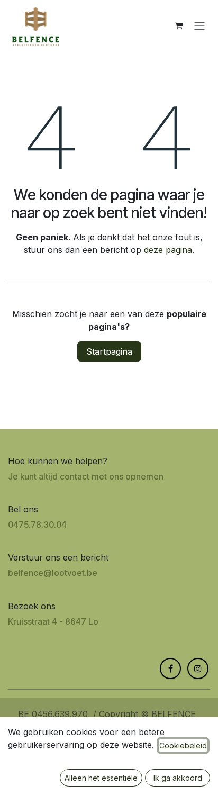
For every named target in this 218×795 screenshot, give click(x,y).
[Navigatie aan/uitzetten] (199, 25)
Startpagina (109, 351)
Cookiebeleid (183, 745)
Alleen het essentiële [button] (101, 777)
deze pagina (168, 250)
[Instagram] (197, 668)
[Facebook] (170, 668)
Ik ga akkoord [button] (177, 777)
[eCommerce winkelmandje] (178, 25)
